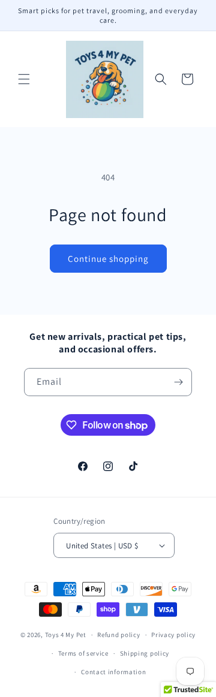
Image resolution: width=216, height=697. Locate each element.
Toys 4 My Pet (65, 634)
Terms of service (83, 653)
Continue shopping (108, 258)
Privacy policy (173, 634)
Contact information (113, 672)
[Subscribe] (178, 382)
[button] (24, 79)
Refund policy (118, 634)
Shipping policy (145, 653)
